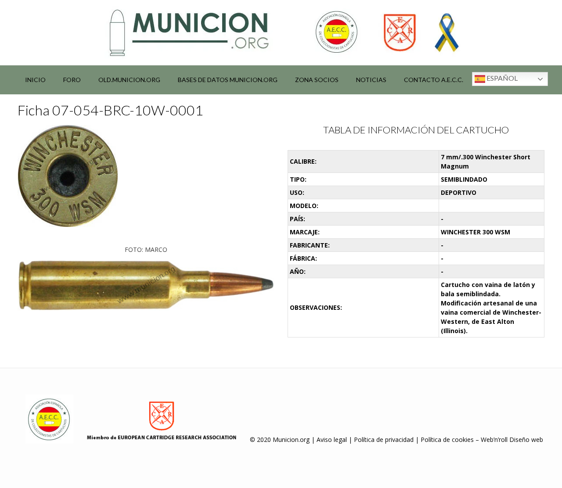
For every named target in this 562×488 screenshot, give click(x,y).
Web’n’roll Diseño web (512, 439)
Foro (72, 79)
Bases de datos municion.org (227, 79)
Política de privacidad (384, 439)
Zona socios (317, 79)
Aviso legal (332, 439)
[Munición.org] (281, 32)
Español (501, 78)
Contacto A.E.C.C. (433, 79)
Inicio (35, 79)
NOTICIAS (371, 79)
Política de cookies (447, 439)
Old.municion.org (129, 79)
